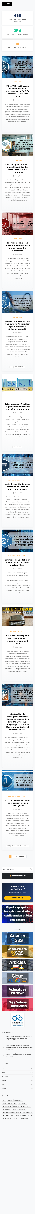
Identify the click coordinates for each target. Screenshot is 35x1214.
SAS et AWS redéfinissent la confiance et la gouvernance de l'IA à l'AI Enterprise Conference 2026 (17, 91)
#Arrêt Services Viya (9, 1103)
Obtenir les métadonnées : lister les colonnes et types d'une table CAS (17, 487)
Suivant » (22, 856)
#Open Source (17, 447)
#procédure (18, 1100)
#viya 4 (26, 845)
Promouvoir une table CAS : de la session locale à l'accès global (17, 803)
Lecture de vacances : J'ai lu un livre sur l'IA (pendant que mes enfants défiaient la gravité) (17, 325)
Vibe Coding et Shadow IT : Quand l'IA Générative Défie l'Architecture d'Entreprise (17, 168)
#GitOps (16, 1106)
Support (17, 1088)
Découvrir (17, 898)
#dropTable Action (19, 1109)
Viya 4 (24, 480)
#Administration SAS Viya (24, 1115)
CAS (18, 480)
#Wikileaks (24, 1118)
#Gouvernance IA (19, 367)
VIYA (14, 480)
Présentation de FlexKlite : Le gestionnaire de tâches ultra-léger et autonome (17, 407)
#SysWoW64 (7, 1106)
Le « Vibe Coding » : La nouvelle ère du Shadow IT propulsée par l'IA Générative (17, 247)
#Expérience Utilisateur (10, 1118)
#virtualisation (8, 1115)
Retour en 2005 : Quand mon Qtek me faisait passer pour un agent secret (17, 639)
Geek (22, 631)
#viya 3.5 (19, 845)
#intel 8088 (22, 1103)
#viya (8, 845)
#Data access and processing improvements (17, 1112)
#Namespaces (25, 1106)
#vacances (6, 1109)
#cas (13, 845)
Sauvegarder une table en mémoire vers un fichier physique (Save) (17, 562)
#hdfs (10, 1100)
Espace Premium (19, 876)
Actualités (17, 82)
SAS (9, 480)
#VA (4, 1100)
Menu (7, 4)
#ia (11, 367)
